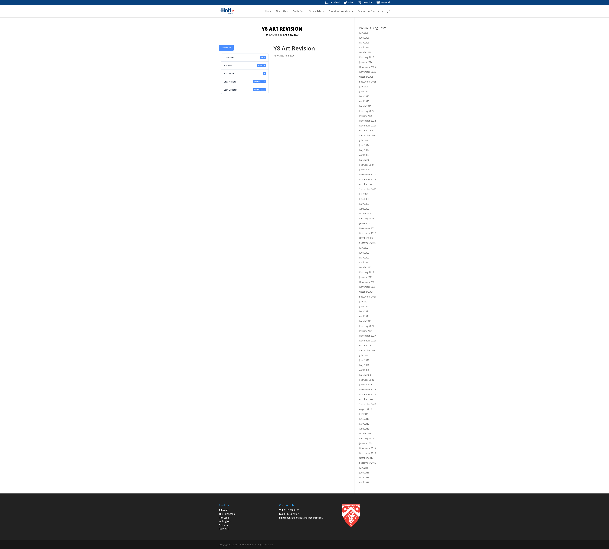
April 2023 (364, 208)
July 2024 (363, 140)
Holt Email (385, 2)
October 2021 (366, 291)
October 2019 (366, 399)
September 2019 (367, 404)
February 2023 (366, 218)
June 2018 (364, 472)
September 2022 (367, 242)
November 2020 (367, 340)
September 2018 (367, 462)
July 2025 (363, 86)
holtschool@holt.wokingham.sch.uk (305, 517)
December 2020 (367, 335)
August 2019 (365, 408)
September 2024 (367, 135)
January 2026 (366, 62)
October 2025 (366, 76)
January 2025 (366, 115)
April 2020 (364, 369)
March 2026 (365, 52)
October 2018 (366, 457)
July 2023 (363, 193)
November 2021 (367, 286)
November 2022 (367, 233)
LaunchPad (335, 2)
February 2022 (366, 272)
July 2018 (363, 467)
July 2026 (363, 32)
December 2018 (367, 448)
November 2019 (367, 394)
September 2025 (367, 81)
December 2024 (367, 120)
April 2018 (364, 482)
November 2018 (367, 453)
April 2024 (364, 154)
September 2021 (367, 296)
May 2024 (364, 150)
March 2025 (365, 106)
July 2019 (363, 413)
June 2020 (364, 360)
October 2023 (366, 184)
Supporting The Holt (369, 11)
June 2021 (364, 306)
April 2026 (364, 47)
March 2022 (365, 267)
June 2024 (364, 145)
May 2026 (364, 42)
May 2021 (364, 311)
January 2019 (366, 443)
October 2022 (366, 237)
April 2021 (364, 316)
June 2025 (364, 91)
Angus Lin (275, 34)
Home (268, 11)
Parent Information (339, 11)
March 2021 (365, 321)
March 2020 (365, 374)
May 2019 (364, 423)
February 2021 (366, 325)
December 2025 (367, 67)
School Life (315, 11)
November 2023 (367, 179)
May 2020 (364, 365)
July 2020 (363, 355)
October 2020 (366, 345)
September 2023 (367, 189)
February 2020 (366, 379)
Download (226, 47)
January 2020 (366, 384)
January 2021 (366, 330)
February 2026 (366, 57)
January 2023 (366, 223)
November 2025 (367, 71)
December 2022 (367, 228)
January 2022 (366, 277)
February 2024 (366, 164)
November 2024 (367, 125)
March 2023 (365, 213)
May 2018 (364, 477)
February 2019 (366, 438)
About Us (281, 11)
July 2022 (363, 247)
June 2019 (364, 418)
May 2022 (364, 257)
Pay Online (367, 2)
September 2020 (367, 350)
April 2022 (364, 262)
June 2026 (364, 37)
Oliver (351, 2)
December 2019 (367, 389)
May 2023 (364, 203)
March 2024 (365, 159)
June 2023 (364, 198)
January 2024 (366, 169)
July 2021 (363, 301)
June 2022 (364, 252)
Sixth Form (299, 11)
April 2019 (364, 428)
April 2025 (364, 101)
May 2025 (364, 96)
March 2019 (365, 433)
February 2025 (366, 110)
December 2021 (367, 282)
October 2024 (366, 130)
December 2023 (367, 174)
